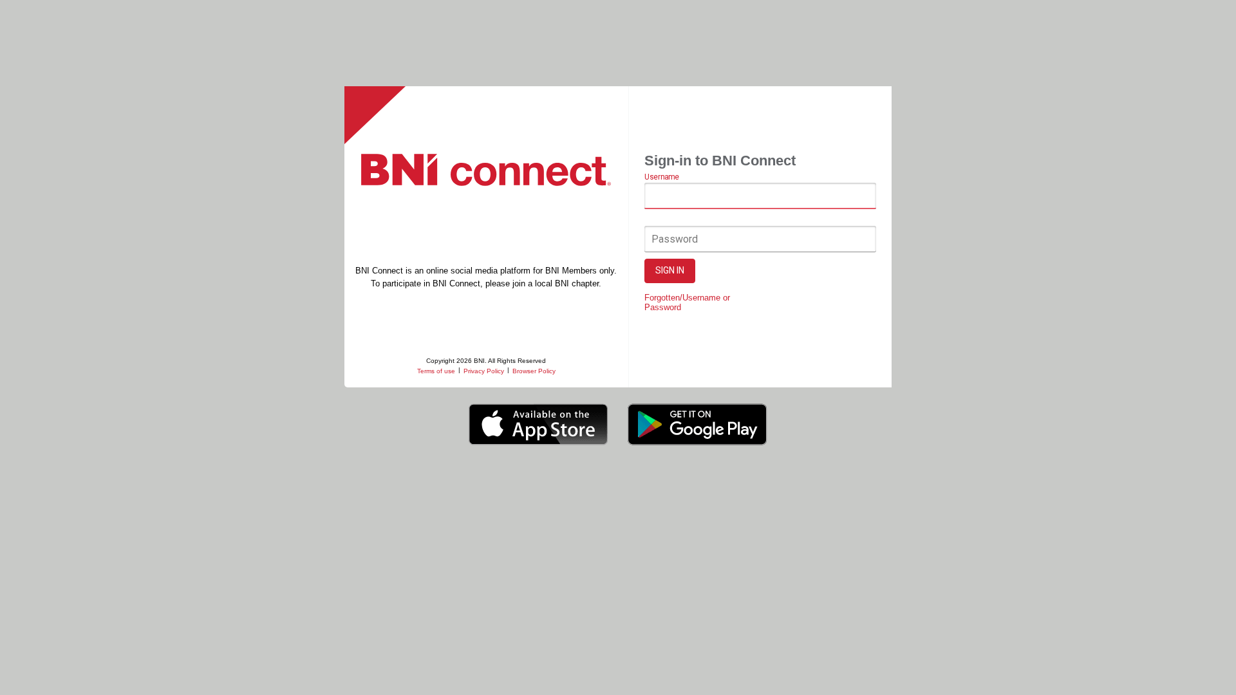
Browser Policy (534, 371)
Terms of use (436, 371)
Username (661, 177)
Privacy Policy (484, 371)
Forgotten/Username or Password (687, 302)
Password (674, 239)
